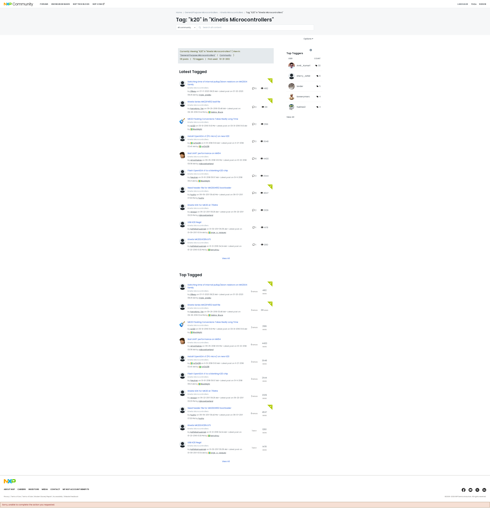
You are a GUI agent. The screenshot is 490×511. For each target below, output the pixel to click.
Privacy (6, 496)
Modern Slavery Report (43, 496)
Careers (21, 489)
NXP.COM (97, 4)
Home (179, 12)
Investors (33, 489)
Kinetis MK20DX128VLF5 (199, 239)
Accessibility (58, 496)
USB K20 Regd (194, 222)
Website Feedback (71, 496)
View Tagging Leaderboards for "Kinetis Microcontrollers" (298, 50)
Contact (55, 489)
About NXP (9, 489)
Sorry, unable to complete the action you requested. (28, 504)
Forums (44, 4)
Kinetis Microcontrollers (231, 12)
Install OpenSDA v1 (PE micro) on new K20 (208, 136)
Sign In (482, 4)
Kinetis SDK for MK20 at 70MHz (203, 205)
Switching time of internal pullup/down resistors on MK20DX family (217, 83)
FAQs (473, 4)
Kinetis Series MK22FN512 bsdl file (204, 101)
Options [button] (307, 38)
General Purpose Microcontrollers (201, 12)
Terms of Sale (27, 496)
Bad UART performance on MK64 (204, 153)
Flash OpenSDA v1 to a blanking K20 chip (208, 170)
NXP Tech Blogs (81, 4)
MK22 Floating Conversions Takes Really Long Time (213, 119)
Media (45, 489)
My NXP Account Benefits (76, 489)
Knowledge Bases (60, 4)
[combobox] (255, 27)
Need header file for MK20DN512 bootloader (209, 187)
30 (319, 65)
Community (225, 55)
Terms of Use (16, 496)
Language (462, 4)
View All (226, 258)
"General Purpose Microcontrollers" (197, 55)
